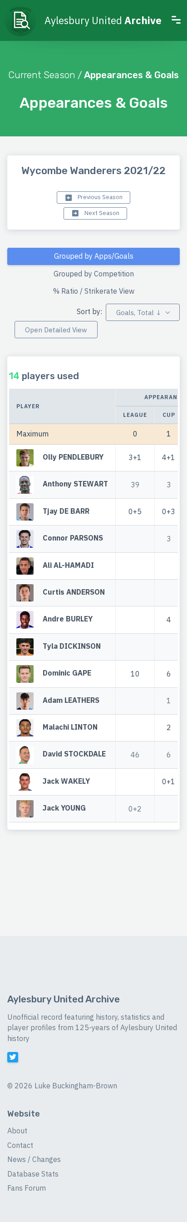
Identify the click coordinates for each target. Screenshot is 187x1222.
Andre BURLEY (68, 619)
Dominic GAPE (67, 672)
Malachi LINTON (70, 726)
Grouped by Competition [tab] (94, 273)
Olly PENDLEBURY (73, 456)
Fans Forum (26, 1187)
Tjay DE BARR (66, 511)
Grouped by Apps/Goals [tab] (93, 255)
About (17, 1130)
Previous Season (99, 197)
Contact (20, 1145)
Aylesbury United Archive (63, 999)
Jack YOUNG (64, 807)
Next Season (101, 213)
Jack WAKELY (66, 781)
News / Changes (34, 1159)
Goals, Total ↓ (138, 312)
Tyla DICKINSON (72, 646)
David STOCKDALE (74, 754)
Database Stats (33, 1173)
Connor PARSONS (73, 537)
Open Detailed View (56, 330)
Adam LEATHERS (71, 700)
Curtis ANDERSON (74, 591)
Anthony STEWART (75, 484)
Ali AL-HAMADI (68, 565)
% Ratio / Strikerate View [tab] (93, 290)
